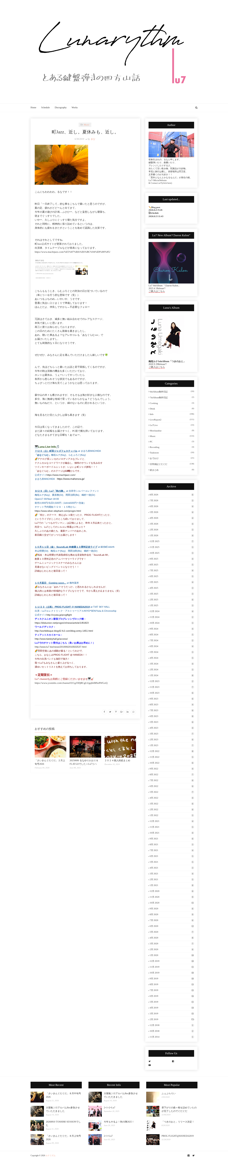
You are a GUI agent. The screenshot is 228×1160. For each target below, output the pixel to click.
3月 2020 (171, 943)
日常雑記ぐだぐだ (172, 464)
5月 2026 (171, 512)
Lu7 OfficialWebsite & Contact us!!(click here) (160, 181)
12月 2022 (171, 751)
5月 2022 (171, 792)
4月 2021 (171, 868)
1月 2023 (171, 745)
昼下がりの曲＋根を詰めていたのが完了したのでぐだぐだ (179, 1109)
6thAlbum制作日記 (172, 391)
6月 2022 (171, 786)
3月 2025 (171, 593)
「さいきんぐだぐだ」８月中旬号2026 (63, 1095)
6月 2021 (171, 856)
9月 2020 (171, 908)
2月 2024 (171, 669)
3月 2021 (171, 873)
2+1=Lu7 (108, 1136)
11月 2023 (171, 687)
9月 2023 (171, 698)
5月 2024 (171, 652)
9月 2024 (171, 628)
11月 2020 (171, 897)
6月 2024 (171, 646)
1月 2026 (171, 535)
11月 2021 (171, 827)
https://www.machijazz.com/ (60, 475)
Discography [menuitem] (61, 107)
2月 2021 (171, 879)
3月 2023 (171, 733)
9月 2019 (172, 978)
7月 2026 (171, 500)
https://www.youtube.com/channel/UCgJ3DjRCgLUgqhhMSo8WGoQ (71, 683)
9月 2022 (171, 768)
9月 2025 (171, 559)
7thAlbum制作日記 (172, 397)
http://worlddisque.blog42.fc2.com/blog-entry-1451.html (64, 630)
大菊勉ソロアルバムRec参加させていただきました (63, 1109)
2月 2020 (171, 949)
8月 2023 (171, 704)
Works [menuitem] (75, 107)
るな (92, 139)
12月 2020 (171, 891)
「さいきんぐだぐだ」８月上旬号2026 (63, 1138)
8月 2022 (171, 774)
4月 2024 (171, 658)
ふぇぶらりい (169, 1093)
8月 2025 (171, 564)
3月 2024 (171, 663)
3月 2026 (171, 524)
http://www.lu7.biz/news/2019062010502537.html (60, 646)
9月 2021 (171, 838)
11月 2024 (171, 617)
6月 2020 (172, 926)
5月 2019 (172, 1002)
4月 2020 (171, 937)
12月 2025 (171, 541)
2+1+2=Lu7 (109, 1107)
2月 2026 (171, 529)
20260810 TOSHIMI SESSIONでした (63, 1124)
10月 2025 (171, 553)
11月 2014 (171, 1037)
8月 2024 (171, 634)
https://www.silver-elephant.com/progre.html (58, 511)
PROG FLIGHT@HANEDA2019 (178, 1136)
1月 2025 (171, 605)
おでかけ (172, 458)
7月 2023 (171, 710)
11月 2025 (171, 547)
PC (172, 441)
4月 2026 (171, 518)
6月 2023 (171, 716)
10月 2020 (172, 902)
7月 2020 (171, 920)
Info (172, 414)
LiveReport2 (172, 419)
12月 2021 (171, 821)
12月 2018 (171, 1025)
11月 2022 (171, 757)
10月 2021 (171, 833)
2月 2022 (171, 809)
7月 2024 (171, 640)
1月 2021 (171, 885)
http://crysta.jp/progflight (59, 614)
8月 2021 (171, 844)
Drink (172, 408)
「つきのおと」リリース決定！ (178, 1122)
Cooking (172, 403)
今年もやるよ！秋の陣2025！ (119, 1122)
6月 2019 (172, 996)
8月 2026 (171, 494)
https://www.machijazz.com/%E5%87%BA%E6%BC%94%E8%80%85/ (72, 252)
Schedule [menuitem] (45, 107)
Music (172, 436)
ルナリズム (51, 1155)
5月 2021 (171, 862)
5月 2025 (171, 582)
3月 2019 (172, 1013)
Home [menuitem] (33, 107)
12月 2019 (172, 961)
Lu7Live (172, 425)
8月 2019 (172, 984)
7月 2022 (171, 780)
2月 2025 (171, 599)
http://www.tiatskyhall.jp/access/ (51, 638)
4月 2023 (171, 728)
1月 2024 (171, 675)
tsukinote (172, 452)
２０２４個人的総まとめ (117, 760)
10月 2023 (171, 693)
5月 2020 (171, 932)
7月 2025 (171, 570)
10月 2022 (171, 763)
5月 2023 (171, 722)
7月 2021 (171, 850)
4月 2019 (172, 1007)
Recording (172, 447)
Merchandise (172, 430)
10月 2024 (171, 623)
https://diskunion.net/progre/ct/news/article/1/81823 (62, 622)
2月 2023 (171, 739)
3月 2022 (171, 803)
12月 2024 (171, 611)
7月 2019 (172, 990)
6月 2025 (171, 576)
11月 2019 (172, 967)
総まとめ (172, 470)
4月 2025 (171, 588)
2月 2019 (172, 1019)
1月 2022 (171, 815)
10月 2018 (171, 1031)
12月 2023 (171, 681)
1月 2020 (172, 955)
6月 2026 (171, 506)
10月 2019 (172, 972)
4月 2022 (171, 798)
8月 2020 (171, 914)
